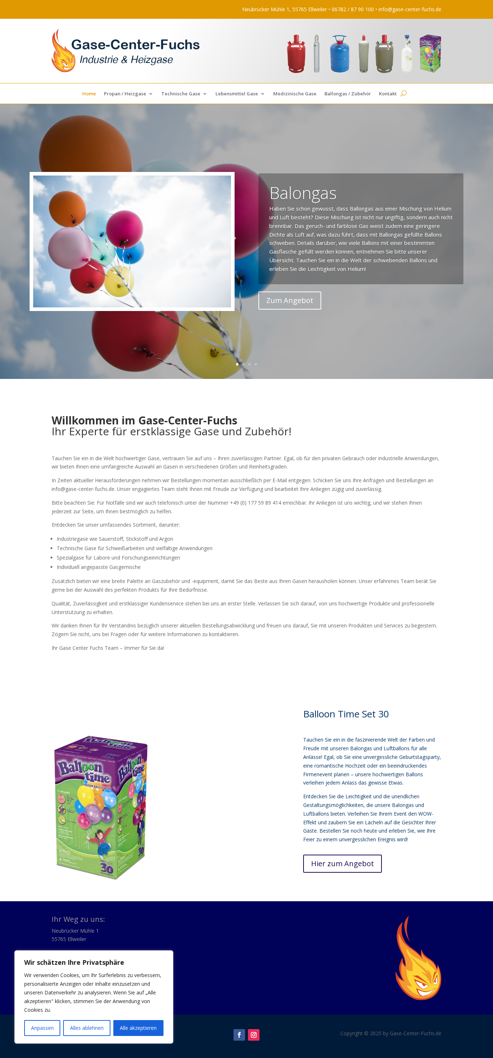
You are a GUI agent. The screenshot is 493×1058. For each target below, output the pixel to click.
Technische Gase (180, 94)
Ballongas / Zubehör (347, 94)
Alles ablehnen (87, 1027)
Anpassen (42, 1027)
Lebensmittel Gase (236, 94)
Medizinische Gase (295, 94)
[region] (93, 997)
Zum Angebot (289, 300)
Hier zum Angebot (342, 863)
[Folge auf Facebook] (239, 1035)
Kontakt (388, 94)
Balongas (303, 192)
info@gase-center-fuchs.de (410, 9)
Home (89, 94)
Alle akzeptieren (138, 1027)
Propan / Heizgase (125, 94)
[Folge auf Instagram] (253, 1035)
